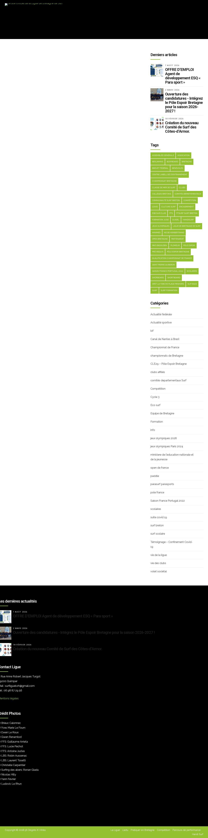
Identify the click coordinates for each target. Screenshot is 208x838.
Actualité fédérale (161, 314)
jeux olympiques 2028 (163, 438)
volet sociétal (158, 571)
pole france (157, 492)
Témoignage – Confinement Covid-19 (171, 544)
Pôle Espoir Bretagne (178, 252)
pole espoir (189, 245)
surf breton (157, 525)
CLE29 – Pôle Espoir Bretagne (168, 363)
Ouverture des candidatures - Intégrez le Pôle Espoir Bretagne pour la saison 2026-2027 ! (84, 632)
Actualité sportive (161, 322)
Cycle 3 (154, 397)
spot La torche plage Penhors (168, 284)
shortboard (173, 277)
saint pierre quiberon (163, 265)
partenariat (177, 239)
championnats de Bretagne (166, 355)
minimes (156, 232)
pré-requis (157, 252)
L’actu (125, 830)
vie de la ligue (158, 555)
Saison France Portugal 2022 (167, 500)
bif (152, 330)
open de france (159, 467)
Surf (154, 290)
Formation (156, 421)
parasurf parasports (162, 484)
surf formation (169, 290)
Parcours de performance (187, 830)
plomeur (175, 245)
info (152, 430)
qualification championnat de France (172, 258)
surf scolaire (157, 533)
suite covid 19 (158, 517)
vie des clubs (158, 563)
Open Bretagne (160, 239)
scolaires (192, 271)
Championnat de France (164, 347)
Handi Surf (197, 834)
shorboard (158, 277)
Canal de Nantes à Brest (164, 339)
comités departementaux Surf (168, 380)
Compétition (157, 388)
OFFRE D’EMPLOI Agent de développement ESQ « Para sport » (63, 616)
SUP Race (192, 284)
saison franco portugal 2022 (167, 271)
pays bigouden (159, 245)
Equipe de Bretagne (162, 413)
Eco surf (155, 405)
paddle (154, 476)
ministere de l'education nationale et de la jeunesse (172, 457)
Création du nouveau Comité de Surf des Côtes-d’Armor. (57, 649)
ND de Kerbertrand (174, 232)
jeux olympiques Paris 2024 (166, 446)
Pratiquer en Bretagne (143, 830)
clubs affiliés (157, 372)
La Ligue (115, 830)
